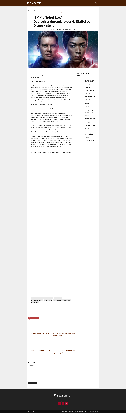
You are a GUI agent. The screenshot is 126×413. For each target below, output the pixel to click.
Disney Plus (58, 298)
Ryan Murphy (34, 302)
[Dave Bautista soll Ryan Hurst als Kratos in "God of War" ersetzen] (79, 120)
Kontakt (76, 411)
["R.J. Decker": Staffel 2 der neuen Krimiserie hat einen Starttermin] (79, 112)
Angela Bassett (48, 298)
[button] (96, 3)
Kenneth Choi (48, 300)
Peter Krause (57, 300)
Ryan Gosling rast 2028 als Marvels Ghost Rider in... (90, 134)
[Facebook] (59, 403)
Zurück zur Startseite (83, 411)
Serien (62, 3)
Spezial (68, 3)
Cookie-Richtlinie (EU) (93, 411)
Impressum (64, 411)
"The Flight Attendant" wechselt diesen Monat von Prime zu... (90, 127)
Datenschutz (70, 411)
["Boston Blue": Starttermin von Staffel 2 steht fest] (79, 105)
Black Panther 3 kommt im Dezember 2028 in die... (90, 142)
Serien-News (34, 10)
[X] (63, 403)
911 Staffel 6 (38, 298)
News (51, 3)
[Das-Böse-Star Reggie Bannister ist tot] (79, 98)
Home (46, 3)
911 (32, 298)
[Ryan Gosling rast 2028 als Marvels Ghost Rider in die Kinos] (79, 134)
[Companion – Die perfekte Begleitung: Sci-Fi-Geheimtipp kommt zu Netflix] (79, 80)
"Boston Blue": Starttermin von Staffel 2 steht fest (90, 105)
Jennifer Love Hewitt (36, 300)
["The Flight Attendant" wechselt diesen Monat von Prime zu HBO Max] (79, 127)
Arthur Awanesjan (57, 29)
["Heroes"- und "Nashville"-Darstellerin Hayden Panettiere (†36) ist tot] (79, 89)
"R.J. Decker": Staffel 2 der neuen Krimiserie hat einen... (89, 112)
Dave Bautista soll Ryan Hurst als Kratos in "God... (90, 120)
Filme (56, 3)
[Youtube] (66, 403)
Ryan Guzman (66, 300)
